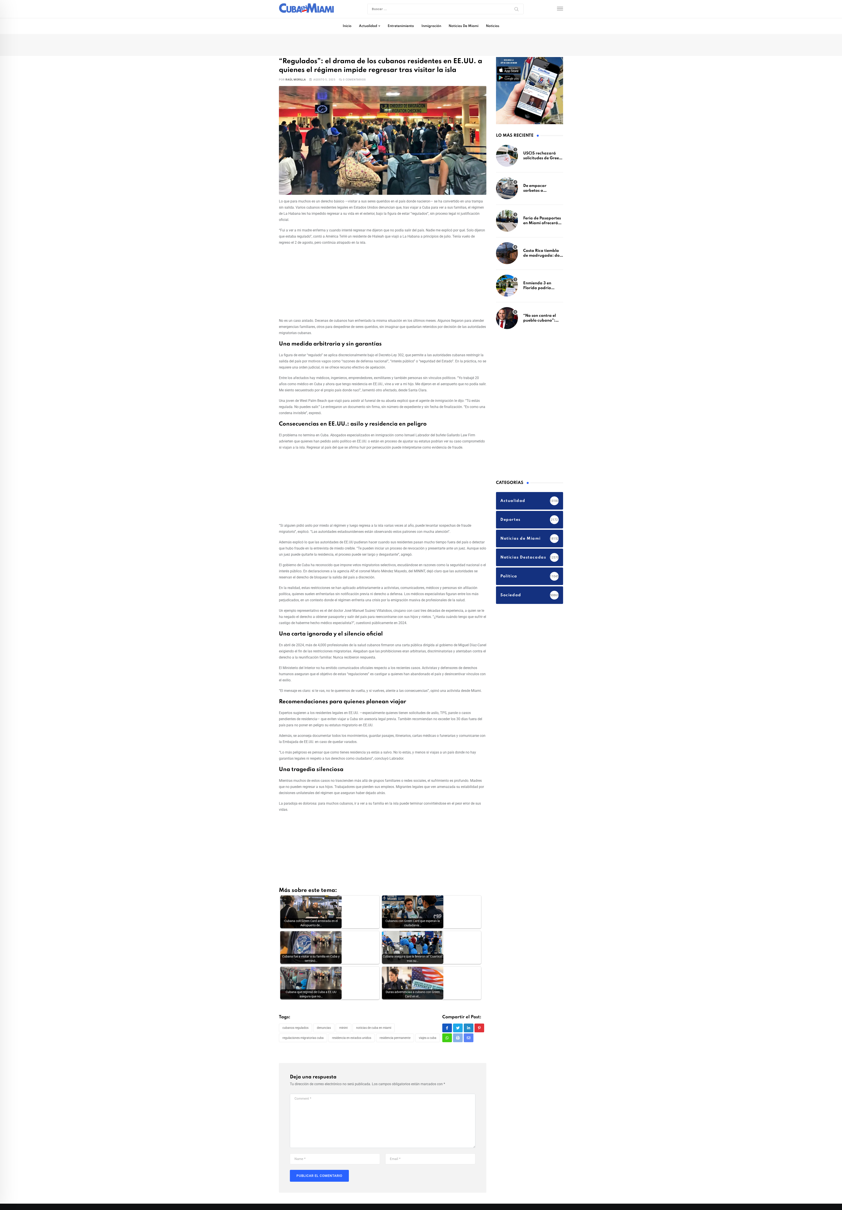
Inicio (347, 26)
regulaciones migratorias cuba (303, 1038)
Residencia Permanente (395, 1038)
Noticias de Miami (463, 26)
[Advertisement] (382, 282)
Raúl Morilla (295, 80)
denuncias (324, 1029)
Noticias (492, 26)
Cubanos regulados (295, 1029)
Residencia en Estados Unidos (351, 1038)
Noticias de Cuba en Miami (373, 1029)
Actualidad (368, 26)
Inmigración (431, 26)
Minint (343, 1029)
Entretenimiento (401, 26)
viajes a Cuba (427, 1038)
